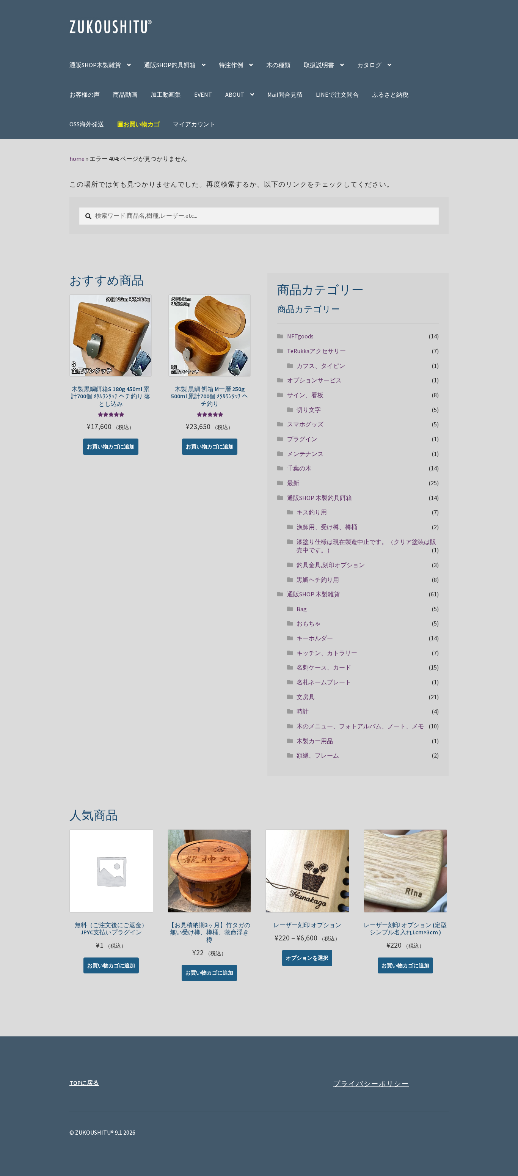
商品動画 (125, 94)
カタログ (369, 65)
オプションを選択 (307, 957)
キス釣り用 (312, 512)
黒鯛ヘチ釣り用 (318, 579)
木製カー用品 (315, 741)
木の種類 (278, 65)
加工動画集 (166, 94)
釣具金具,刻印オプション (331, 565)
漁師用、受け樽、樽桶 (327, 527)
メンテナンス (305, 454)
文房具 (306, 697)
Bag (302, 609)
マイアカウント (194, 124)
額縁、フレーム (318, 755)
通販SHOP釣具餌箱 (170, 65)
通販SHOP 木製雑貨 (313, 594)
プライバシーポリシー (371, 1083)
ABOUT (234, 94)
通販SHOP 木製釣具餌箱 (319, 498)
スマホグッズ (305, 424)
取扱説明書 (319, 65)
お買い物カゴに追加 (111, 446)
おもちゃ (309, 623)
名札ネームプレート (324, 682)
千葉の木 (299, 468)
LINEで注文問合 (337, 94)
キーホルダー (315, 638)
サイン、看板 (305, 395)
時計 (303, 711)
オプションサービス (314, 380)
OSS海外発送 (86, 124)
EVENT (203, 94)
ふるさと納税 (390, 94)
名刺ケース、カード (324, 667)
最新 (293, 483)
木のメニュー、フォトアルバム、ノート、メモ (360, 726)
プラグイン (302, 439)
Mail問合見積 (285, 94)
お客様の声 (84, 94)
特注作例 (231, 65)
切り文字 (309, 409)
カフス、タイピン (321, 365)
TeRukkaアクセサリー (316, 351)
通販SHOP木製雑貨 (95, 65)
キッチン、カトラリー (327, 653)
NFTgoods (300, 336)
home (77, 158)
